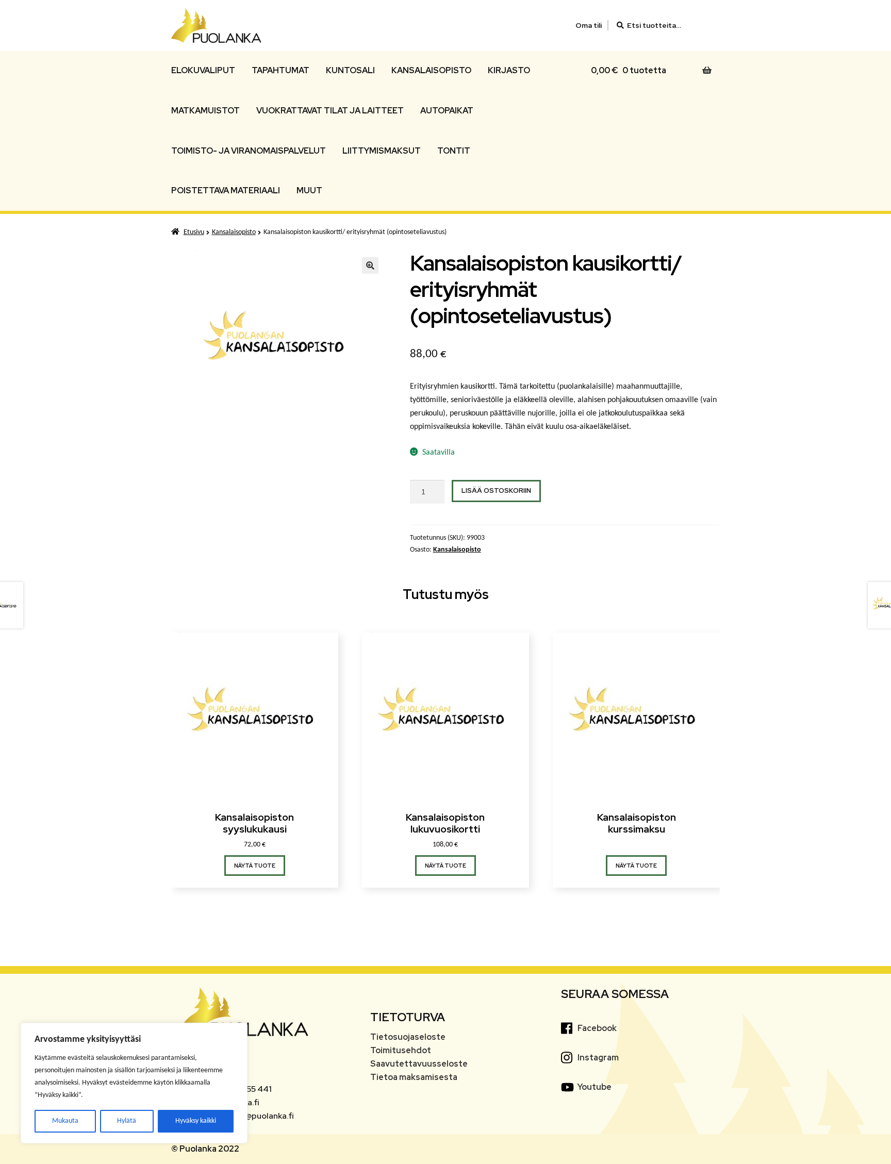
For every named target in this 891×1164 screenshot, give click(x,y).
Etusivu (194, 232)
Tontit (453, 150)
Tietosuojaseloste (408, 1037)
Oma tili (588, 25)
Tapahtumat (280, 70)
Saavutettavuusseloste (419, 1063)
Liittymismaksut (381, 150)
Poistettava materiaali (225, 190)
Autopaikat (446, 110)
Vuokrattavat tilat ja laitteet (330, 110)
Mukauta (65, 1121)
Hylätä (126, 1121)
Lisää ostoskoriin (496, 490)
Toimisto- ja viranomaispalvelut (248, 150)
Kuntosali (350, 70)
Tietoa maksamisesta (413, 1077)
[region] (134, 1083)
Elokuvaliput (203, 70)
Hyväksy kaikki (195, 1121)
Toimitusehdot (400, 1050)
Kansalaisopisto (431, 70)
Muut (309, 190)
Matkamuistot (205, 110)
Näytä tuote (254, 865)
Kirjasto (509, 70)
